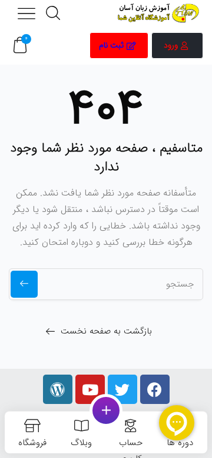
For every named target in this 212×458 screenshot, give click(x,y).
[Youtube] (90, 389)
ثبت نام (111, 45)
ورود (171, 45)
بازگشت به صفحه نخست (106, 331)
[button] (20, 45)
